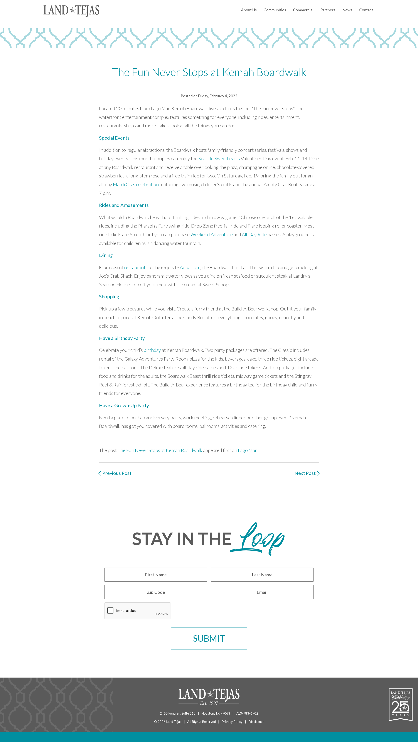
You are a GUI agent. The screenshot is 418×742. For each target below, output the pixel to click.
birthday (152, 350)
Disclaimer (256, 721)
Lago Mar (247, 450)
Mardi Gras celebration (136, 184)
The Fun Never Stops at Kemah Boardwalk (160, 450)
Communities (275, 9)
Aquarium (190, 267)
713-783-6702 (247, 713)
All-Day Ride (254, 234)
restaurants (135, 267)
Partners (327, 9)
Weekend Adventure (211, 234)
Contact (366, 9)
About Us (249, 9)
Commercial (303, 9)
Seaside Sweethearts (219, 158)
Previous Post (116, 473)
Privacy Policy (232, 721)
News (347, 9)
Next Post (305, 473)
